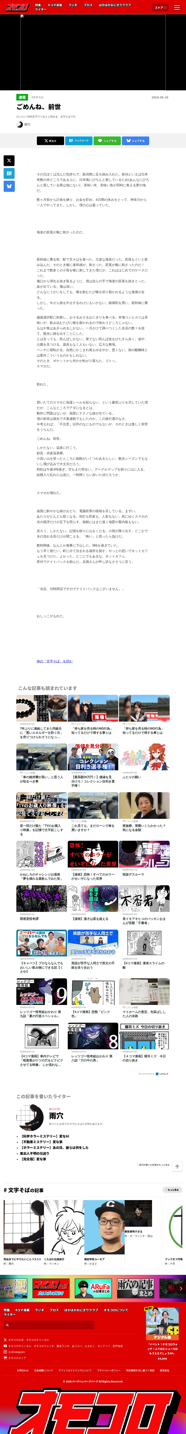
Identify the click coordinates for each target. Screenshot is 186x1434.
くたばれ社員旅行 (54, 1259)
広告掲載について (43, 1370)
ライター (40, 9)
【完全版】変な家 (33, 1159)
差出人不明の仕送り (34, 1153)
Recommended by (147, 1073)
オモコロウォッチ (44, 1346)
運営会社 (164, 1370)
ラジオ (72, 5)
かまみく (90, 1346)
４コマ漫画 (54, 5)
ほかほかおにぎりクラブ (115, 5)
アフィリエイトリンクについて (75, 1370)
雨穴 (27, 124)
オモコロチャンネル (37, 1339)
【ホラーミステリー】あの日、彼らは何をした (54, 1148)
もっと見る (173, 1189)
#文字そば (37, 97)
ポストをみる (50, 131)
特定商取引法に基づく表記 (140, 1370)
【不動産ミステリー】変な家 (41, 1142)
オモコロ (18, 7)
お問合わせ (23, 1370)
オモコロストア (17, 1358)
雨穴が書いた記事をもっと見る (154, 1164)
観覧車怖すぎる (133, 1231)
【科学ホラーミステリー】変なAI (44, 1136)
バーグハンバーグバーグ (85, 1381)
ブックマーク (81, 140)
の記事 (24, 1190)
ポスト (52, 141)
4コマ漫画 (22, 1310)
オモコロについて (116, 1310)
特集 (38, 5)
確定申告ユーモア (94, 1259)
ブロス (88, 5)
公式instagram (16, 1352)
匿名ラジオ (63, 1346)
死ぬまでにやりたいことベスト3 (22, 1259)
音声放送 (118, 1346)
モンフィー (103, 1346)
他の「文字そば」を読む (55, 661)
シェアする (110, 141)
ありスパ (77, 1346)
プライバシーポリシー (109, 1370)
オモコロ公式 (16, 1339)
